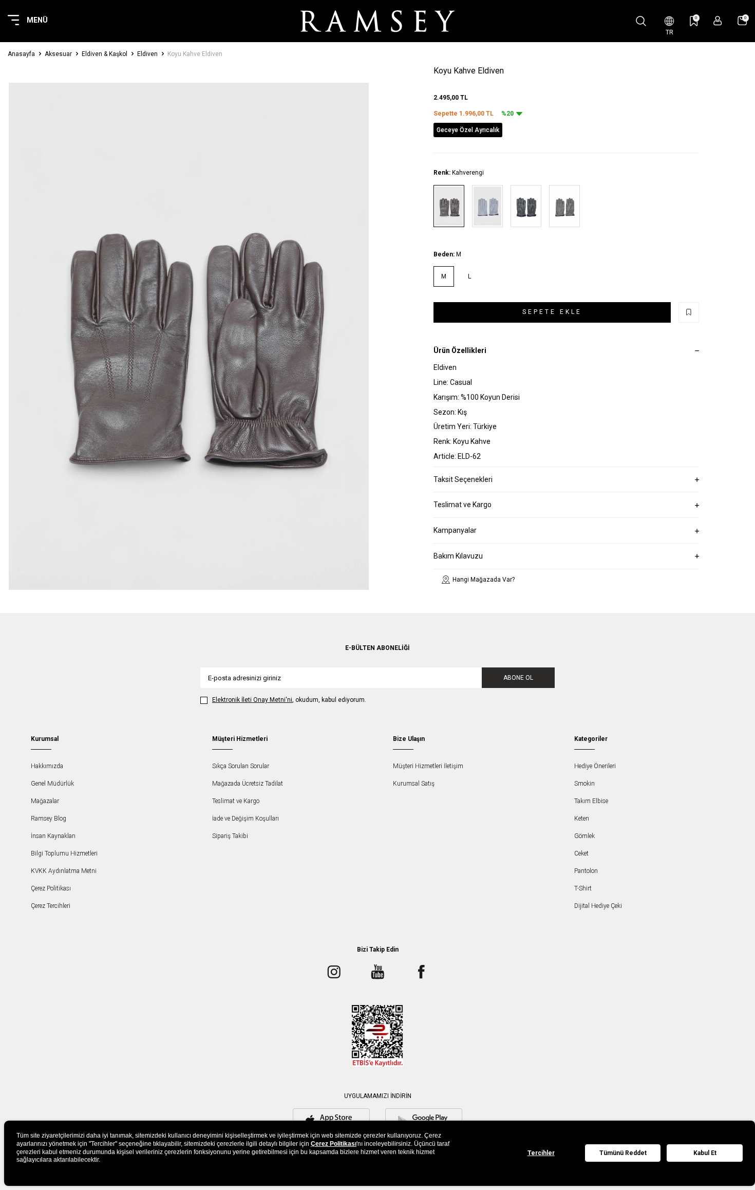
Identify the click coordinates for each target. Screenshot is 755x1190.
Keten (581, 818)
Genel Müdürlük (52, 783)
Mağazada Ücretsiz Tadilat (247, 783)
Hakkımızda (47, 766)
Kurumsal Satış (414, 783)
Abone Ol (518, 677)
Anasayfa (21, 54)
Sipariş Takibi (230, 836)
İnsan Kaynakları (53, 836)
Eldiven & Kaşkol (104, 54)
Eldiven (147, 54)
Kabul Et (704, 1153)
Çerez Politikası (51, 888)
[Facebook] (421, 971)
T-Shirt (583, 888)
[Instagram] (334, 971)
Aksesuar (58, 54)
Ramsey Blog (48, 818)
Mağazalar (45, 801)
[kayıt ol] (717, 21)
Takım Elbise (591, 801)
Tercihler (541, 1153)
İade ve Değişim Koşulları (245, 818)
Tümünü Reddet (623, 1153)
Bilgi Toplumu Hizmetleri (64, 853)
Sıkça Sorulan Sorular (240, 766)
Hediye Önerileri (595, 766)
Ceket (581, 853)
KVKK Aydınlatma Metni (64, 871)
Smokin (584, 783)
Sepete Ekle (552, 311)
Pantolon (586, 871)
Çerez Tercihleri (50, 905)
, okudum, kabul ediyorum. (289, 699)
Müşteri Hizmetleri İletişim (428, 766)
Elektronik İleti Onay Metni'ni (252, 699)
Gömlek (584, 836)
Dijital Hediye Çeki (598, 905)
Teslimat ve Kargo (235, 801)
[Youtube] (377, 971)
